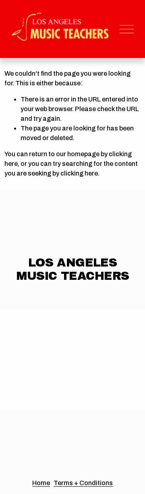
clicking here (79, 173)
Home (41, 483)
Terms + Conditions (83, 483)
